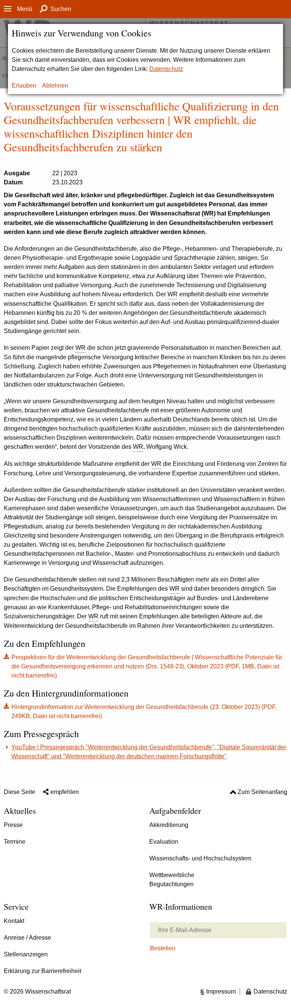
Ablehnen (55, 85)
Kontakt (14, 921)
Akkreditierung (168, 825)
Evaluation (163, 841)
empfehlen (64, 792)
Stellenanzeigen (26, 954)
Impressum (221, 991)
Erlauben (24, 85)
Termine (14, 841)
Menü (24, 9)
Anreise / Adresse (27, 937)
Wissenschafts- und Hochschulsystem (200, 858)
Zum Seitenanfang (262, 792)
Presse (13, 825)
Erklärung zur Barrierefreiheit (42, 971)
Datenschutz (166, 69)
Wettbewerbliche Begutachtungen (171, 879)
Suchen (60, 9)
